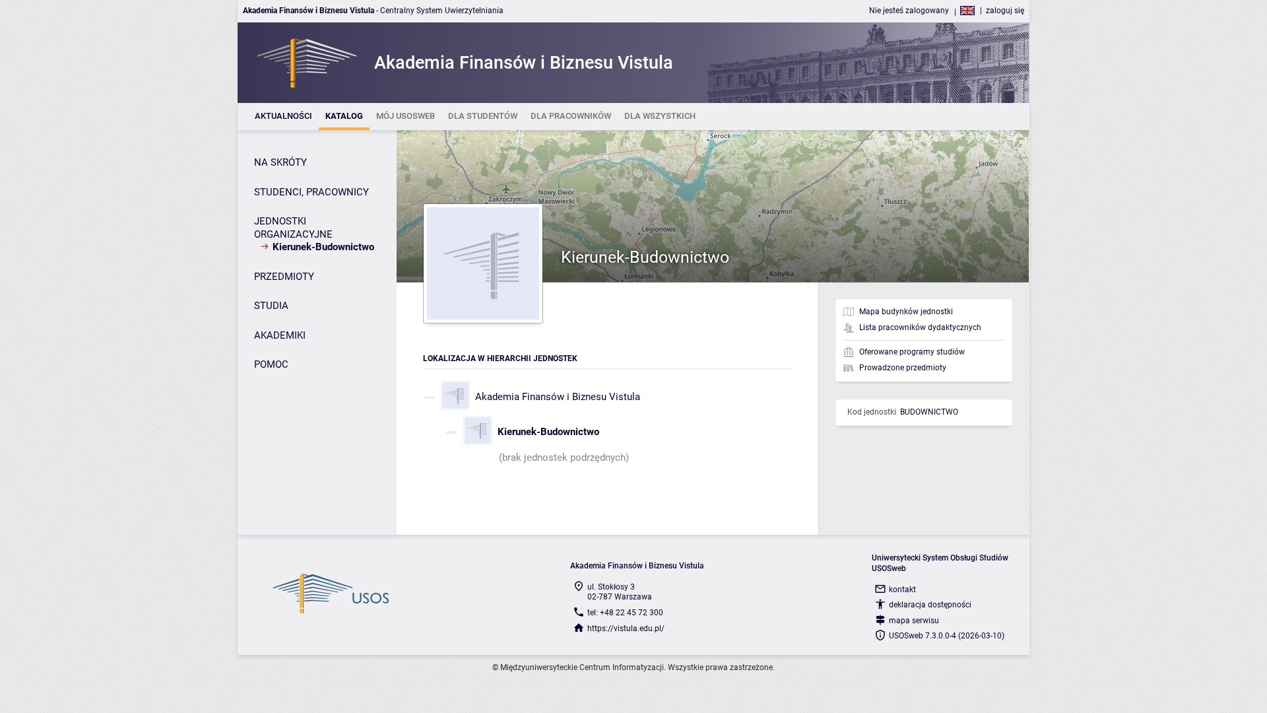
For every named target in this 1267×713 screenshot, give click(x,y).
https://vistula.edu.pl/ (626, 628)
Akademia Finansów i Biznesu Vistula (557, 397)
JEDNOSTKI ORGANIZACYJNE (293, 227)
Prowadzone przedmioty (902, 367)
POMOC (271, 364)
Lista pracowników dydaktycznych (920, 327)
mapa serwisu (914, 620)
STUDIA (271, 306)
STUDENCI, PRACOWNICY (311, 192)
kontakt (902, 589)
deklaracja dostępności (930, 604)
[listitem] (283, 116)
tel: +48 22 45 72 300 (625, 612)
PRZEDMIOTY (284, 277)
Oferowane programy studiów (912, 351)
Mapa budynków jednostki (906, 311)
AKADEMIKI (280, 335)
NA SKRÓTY (280, 162)
